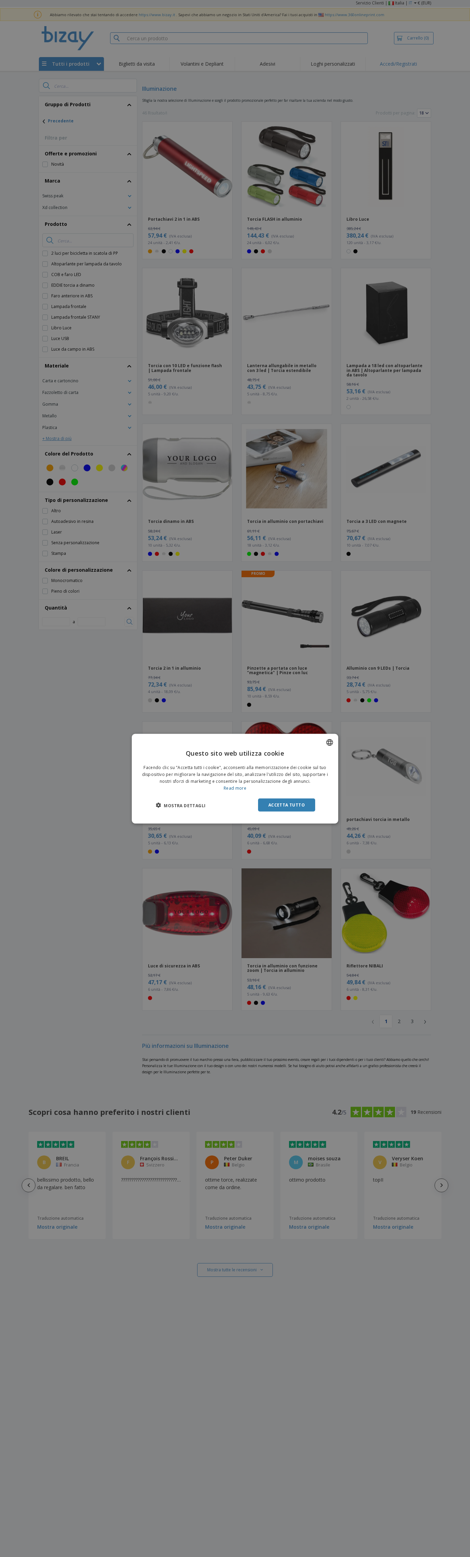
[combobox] (329, 742)
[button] (181, 805)
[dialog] (235, 778)
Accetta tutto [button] (286, 805)
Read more (235, 788)
